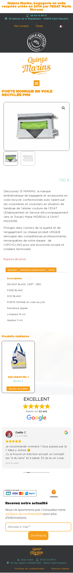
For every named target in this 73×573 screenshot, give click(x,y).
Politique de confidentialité (29, 569)
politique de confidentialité (24, 514)
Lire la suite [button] (11, 463)
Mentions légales (60, 569)
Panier (39, 26)
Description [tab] (12, 270)
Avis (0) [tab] (51, 270)
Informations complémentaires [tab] (32, 270)
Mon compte (21, 26)
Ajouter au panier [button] (18, 389)
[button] (37, 83)
